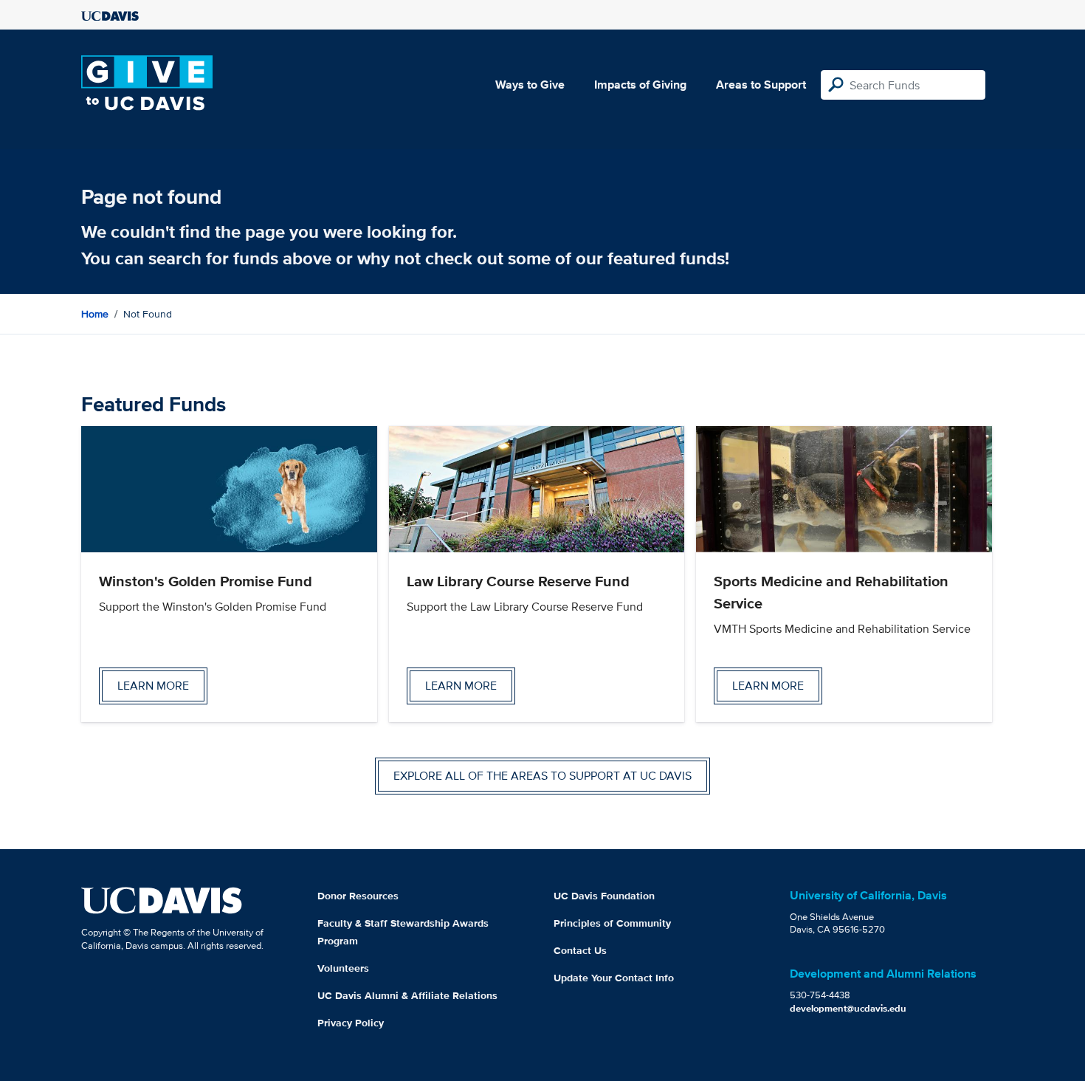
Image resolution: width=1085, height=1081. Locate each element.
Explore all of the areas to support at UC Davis (542, 775)
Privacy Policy (350, 1022)
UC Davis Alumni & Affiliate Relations (407, 995)
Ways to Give (530, 84)
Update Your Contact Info (614, 977)
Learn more (153, 685)
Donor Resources (358, 895)
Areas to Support (761, 84)
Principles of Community (612, 923)
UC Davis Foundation (604, 895)
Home (94, 313)
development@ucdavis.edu (848, 1008)
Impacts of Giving (640, 84)
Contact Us (580, 950)
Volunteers (343, 968)
